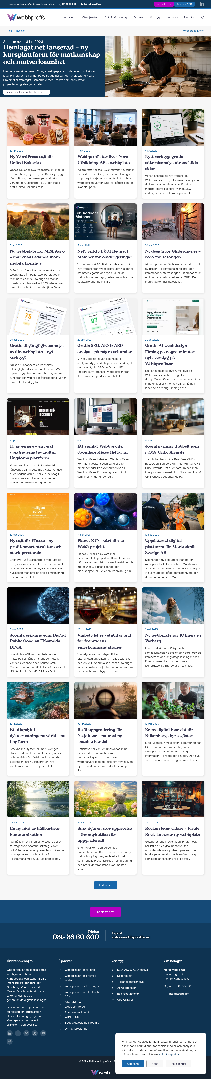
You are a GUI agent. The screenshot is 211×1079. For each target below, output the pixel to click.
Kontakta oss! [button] (164, 4)
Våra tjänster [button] (90, 17)
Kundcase (68, 17)
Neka (154, 1064)
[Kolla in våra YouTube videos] (43, 1033)
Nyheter (189, 17)
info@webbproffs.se (131, 937)
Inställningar (178, 1064)
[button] (202, 17)
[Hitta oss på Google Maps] (10, 1042)
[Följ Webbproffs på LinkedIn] (201, 3)
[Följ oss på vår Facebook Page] (18, 1033)
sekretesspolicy (169, 1054)
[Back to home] (26, 17)
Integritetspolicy (179, 994)
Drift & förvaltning (115, 17)
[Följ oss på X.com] (35, 1033)
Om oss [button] (138, 17)
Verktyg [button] (155, 17)
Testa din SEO (184, 4)
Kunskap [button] (172, 17)
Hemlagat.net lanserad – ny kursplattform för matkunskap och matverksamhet (51, 55)
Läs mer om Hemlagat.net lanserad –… (26, 92)
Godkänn (133, 1064)
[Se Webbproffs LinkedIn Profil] (10, 1033)
